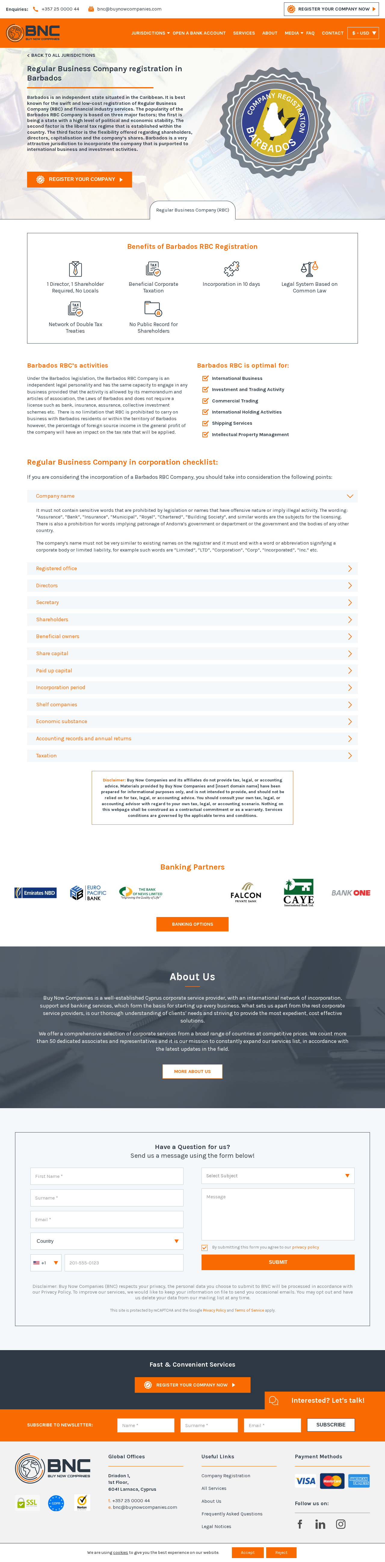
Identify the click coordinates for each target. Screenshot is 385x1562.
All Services (214, 1488)
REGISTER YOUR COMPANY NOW (334, 9)
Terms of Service (249, 1310)
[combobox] (46, 1263)
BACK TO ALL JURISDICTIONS (63, 55)
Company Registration (226, 1475)
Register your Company (82, 179)
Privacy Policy (214, 1310)
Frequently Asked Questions (232, 1514)
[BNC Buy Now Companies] (33, 33)
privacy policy (305, 1247)
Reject (281, 1552)
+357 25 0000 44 (131, 1500)
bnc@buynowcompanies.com (145, 1507)
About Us (211, 1501)
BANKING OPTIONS (192, 924)
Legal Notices (216, 1526)
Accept (248, 1552)
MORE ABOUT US (192, 1071)
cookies (120, 1552)
